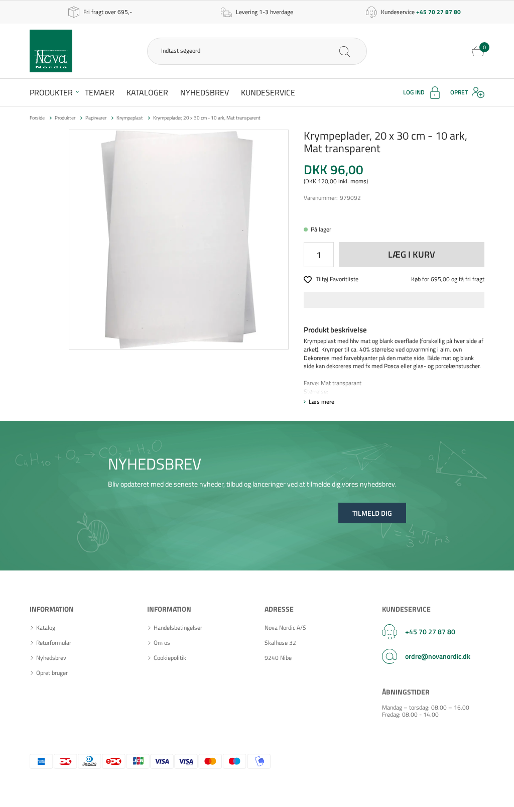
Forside (37, 118)
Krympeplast (129, 118)
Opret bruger (52, 672)
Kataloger (147, 92)
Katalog (45, 627)
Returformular (53, 642)
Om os (162, 642)
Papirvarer (95, 118)
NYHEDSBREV (154, 464)
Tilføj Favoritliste (337, 279)
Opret (459, 92)
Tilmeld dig (372, 513)
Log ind (414, 92)
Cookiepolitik (170, 657)
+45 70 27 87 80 (430, 631)
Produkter (51, 92)
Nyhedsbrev (204, 92)
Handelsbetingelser (178, 627)
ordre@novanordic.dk (437, 656)
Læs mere (321, 401)
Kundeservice (268, 92)
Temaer (99, 92)
